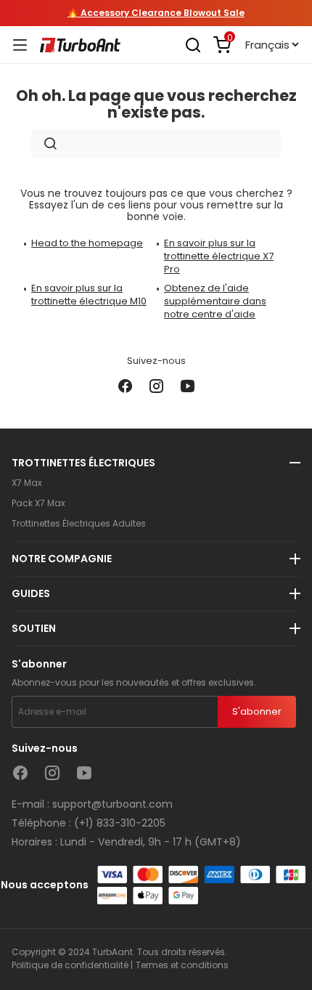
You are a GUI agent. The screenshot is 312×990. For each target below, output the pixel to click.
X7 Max (27, 483)
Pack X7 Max (38, 503)
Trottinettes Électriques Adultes (79, 524)
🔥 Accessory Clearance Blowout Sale (156, 13)
